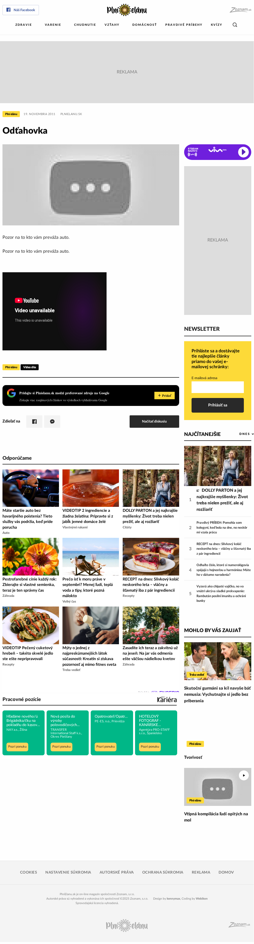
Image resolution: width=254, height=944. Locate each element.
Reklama (201, 872)
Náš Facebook (24, 10)
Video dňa (29, 367)
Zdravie (23, 24)
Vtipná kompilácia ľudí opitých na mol (216, 817)
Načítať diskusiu (154, 421)
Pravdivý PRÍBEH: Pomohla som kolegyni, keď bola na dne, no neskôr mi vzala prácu (222, 527)
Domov (226, 872)
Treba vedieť (196, 674)
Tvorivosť (193, 757)
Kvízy (216, 24)
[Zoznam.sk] (240, 10)
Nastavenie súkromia (68, 872)
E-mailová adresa (204, 378)
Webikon (202, 898)
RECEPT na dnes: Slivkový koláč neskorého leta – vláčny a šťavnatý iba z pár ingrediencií (224, 549)
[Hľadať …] (235, 25)
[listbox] (238, 434)
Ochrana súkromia (162, 872)
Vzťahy (112, 24)
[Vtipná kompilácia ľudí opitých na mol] (217, 787)
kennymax (173, 898)
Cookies (28, 872)
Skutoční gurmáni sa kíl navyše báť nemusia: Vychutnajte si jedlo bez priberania (217, 694)
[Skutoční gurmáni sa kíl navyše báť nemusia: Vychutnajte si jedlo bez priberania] (217, 661)
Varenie (53, 24)
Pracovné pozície (21, 699)
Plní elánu (11, 114)
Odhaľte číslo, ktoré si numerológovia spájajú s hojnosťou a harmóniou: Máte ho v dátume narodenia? (224, 570)
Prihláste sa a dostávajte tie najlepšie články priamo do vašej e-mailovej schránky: (216, 359)
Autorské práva (117, 872)
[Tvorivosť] (217, 730)
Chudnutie (85, 24)
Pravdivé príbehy (183, 24)
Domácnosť (144, 24)
